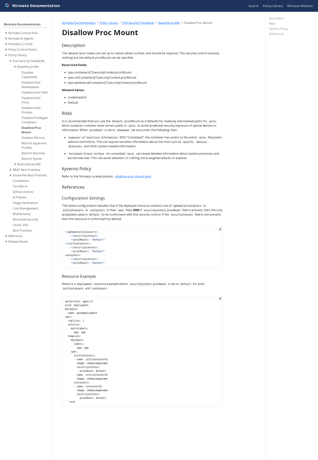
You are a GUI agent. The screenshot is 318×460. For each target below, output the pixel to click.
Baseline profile (169, 23)
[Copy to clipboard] (220, 229)
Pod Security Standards (138, 23)
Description (276, 18)
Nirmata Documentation (79, 23)
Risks (272, 24)
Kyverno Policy (278, 29)
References (276, 34)
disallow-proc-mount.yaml (133, 176)
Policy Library (109, 23)
